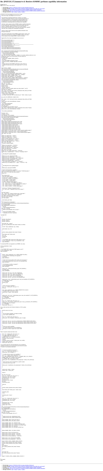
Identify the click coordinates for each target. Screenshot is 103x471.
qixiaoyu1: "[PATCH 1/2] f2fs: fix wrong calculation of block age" (21, 7)
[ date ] (12, 11)
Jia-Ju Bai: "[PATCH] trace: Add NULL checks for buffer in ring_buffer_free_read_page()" (27, 8)
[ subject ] (19, 11)
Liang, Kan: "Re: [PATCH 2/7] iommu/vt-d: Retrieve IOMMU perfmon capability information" (27, 10)
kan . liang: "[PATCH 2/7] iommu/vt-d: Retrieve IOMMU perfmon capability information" (25, 9)
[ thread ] (15, 11)
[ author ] (23, 11)
